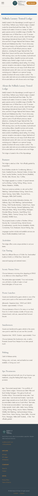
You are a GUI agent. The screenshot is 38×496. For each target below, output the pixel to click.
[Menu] (2, 3)
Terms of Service (6, 482)
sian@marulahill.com (7, 442)
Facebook (16, 493)
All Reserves (5, 460)
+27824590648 (6, 444)
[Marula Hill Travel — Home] (18, 3)
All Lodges (5, 457)
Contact (4, 471)
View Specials (31, 3)
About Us (4, 468)
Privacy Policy (5, 480)
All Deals (4, 454)
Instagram (22, 493)
